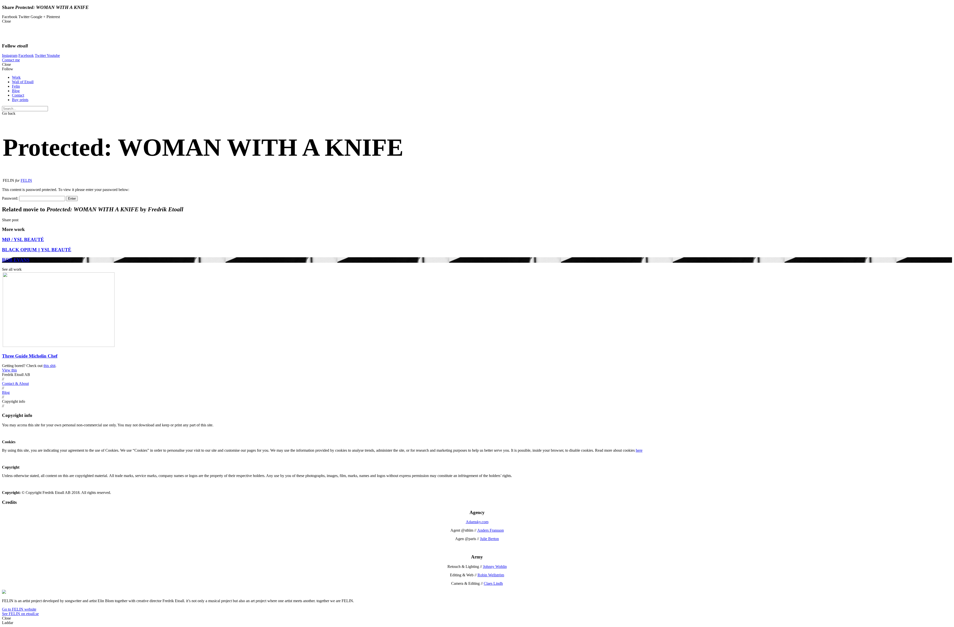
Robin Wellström (490, 575)
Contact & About (15, 383)
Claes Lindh (493, 583)
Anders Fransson (490, 530)
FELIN (26, 180)
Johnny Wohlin (495, 566)
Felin (16, 86)
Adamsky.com (477, 522)
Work (16, 77)
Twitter (41, 55)
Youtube (53, 55)
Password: (10, 198)
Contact (18, 95)
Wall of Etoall (23, 82)
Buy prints (20, 100)
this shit (49, 366)
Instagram (9, 55)
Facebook (26, 55)
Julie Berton (489, 539)
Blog (16, 91)
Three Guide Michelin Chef (29, 356)
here (639, 450)
